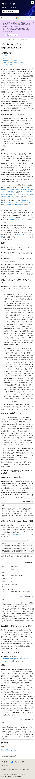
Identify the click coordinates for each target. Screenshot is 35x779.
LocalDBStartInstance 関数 (15, 204)
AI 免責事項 (4, 769)
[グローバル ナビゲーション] (1, 17)
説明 (4, 58)
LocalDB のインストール (9, 56)
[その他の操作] (32, 39)
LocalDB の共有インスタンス (10, 60)
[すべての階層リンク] (2, 39)
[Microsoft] (17, 18)
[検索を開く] (25, 17)
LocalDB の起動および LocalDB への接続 (13, 62)
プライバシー (4, 772)
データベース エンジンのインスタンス (15, 39)
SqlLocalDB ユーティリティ (18, 220)
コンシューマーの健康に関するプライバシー (12, 774)
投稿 (28, 769)
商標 (9, 776)
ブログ (22, 769)
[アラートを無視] (32, 2)
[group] (17, 548)
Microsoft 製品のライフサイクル (15, 30)
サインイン (31, 18)
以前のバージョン (13, 769)
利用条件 (3, 776)
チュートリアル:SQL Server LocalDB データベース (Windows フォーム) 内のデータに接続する (17, 194)
